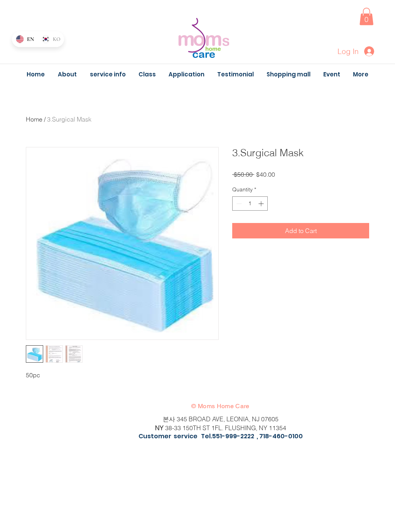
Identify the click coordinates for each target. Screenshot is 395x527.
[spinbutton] (250, 203)
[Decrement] (238, 203)
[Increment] (262, 203)
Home (34, 119)
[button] (366, 16)
